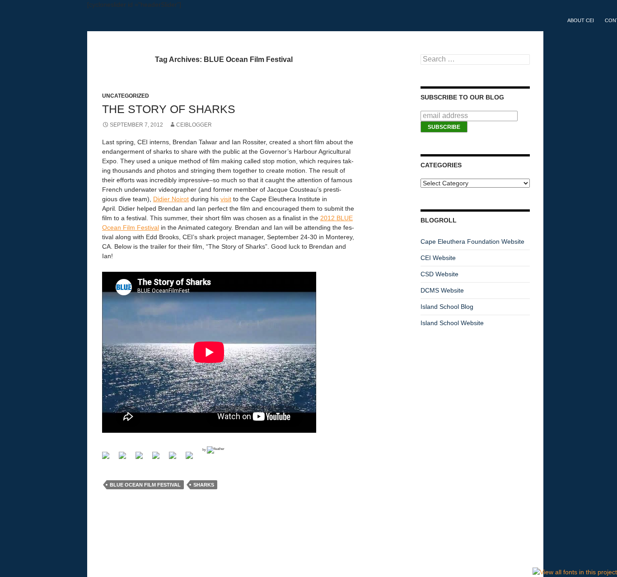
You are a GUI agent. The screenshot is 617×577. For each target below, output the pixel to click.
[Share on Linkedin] (193, 459)
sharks (203, 484)
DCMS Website (442, 290)
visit (225, 199)
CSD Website (439, 274)
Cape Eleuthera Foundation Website (472, 241)
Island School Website (452, 322)
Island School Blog (447, 306)
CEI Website (438, 257)
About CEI (580, 20)
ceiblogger (194, 125)
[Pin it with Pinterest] (176, 459)
